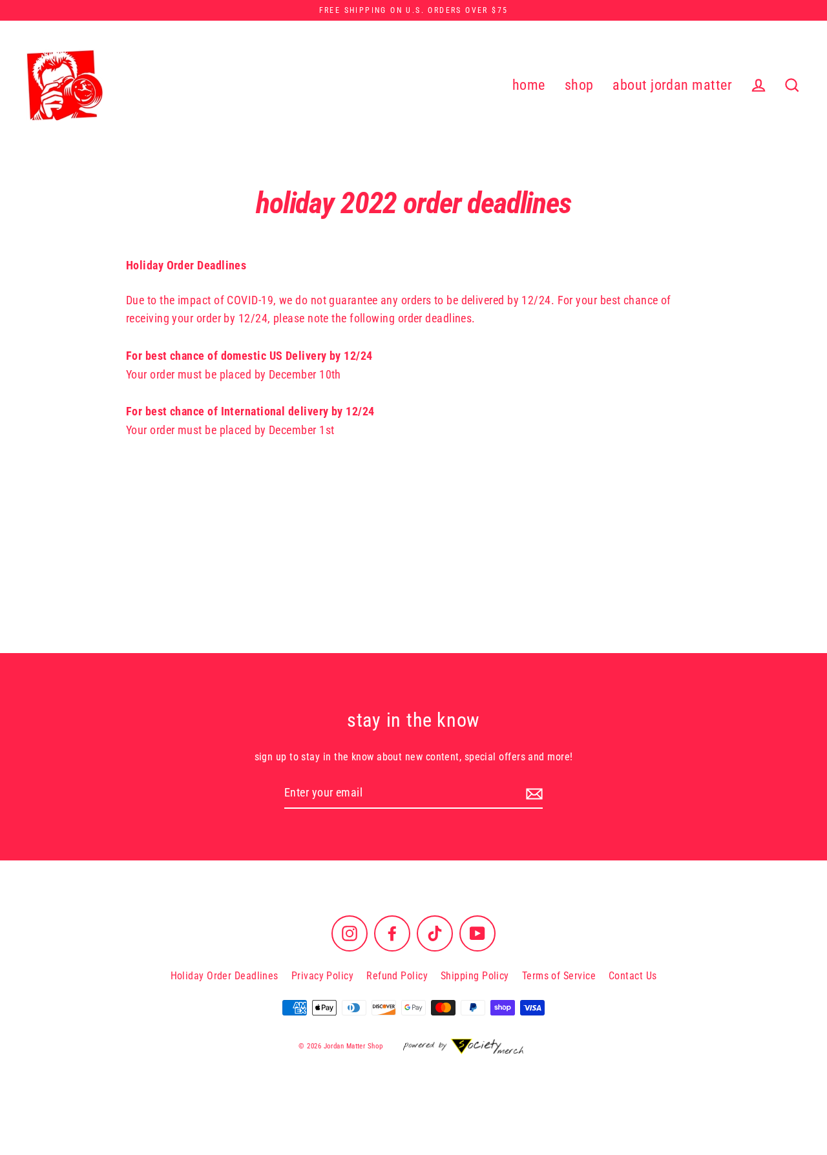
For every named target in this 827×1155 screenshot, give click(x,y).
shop (579, 85)
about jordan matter (672, 85)
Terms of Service (559, 976)
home (528, 85)
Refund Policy (397, 976)
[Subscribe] (532, 793)
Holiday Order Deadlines (224, 976)
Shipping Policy (475, 976)
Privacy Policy (322, 976)
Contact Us (633, 976)
